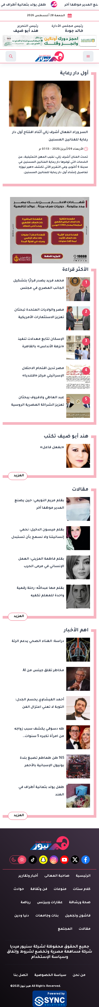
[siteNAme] (49, 56)
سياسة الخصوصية (50, 975)
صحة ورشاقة (80, 903)
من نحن (79, 975)
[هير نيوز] (49, 843)
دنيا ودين (21, 916)
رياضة (26, 903)
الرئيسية (83, 876)
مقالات (85, 929)
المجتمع (65, 929)
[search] (10, 56)
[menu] (88, 56)
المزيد (19, 476)
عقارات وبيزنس (50, 903)
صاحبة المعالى (56, 876)
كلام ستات (82, 889)
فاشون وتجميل (78, 916)
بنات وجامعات (47, 916)
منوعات (60, 889)
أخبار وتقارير (28, 876)
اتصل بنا (20, 975)
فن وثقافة (38, 889)
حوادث (18, 889)
